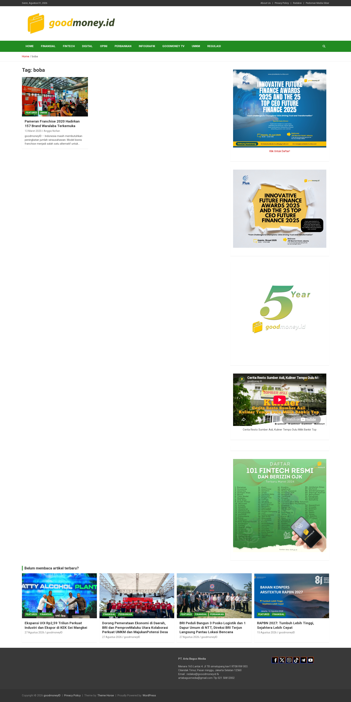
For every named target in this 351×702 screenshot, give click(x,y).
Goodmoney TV (173, 46)
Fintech (69, 46)
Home (30, 46)
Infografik (147, 46)
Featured (31, 112)
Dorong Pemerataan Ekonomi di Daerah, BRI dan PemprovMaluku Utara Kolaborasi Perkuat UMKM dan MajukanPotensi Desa (135, 627)
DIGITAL (87, 46)
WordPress (149, 695)
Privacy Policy (282, 3)
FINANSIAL (48, 46)
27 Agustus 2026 (34, 632)
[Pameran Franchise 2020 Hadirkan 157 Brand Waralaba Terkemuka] (55, 97)
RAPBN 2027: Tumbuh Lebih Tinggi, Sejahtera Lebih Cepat (285, 625)
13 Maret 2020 (33, 130)
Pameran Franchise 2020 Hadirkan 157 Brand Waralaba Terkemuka (52, 123)
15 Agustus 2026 (267, 632)
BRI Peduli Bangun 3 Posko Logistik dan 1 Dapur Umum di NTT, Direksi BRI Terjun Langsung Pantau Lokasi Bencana (213, 627)
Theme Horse (105, 695)
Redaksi (297, 3)
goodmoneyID (54, 632)
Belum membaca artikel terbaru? (51, 568)
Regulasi (214, 46)
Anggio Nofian (52, 130)
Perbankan (123, 46)
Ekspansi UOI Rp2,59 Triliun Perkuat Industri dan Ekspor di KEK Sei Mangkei (56, 625)
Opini (103, 46)
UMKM (196, 46)
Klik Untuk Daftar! (279, 151)
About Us (266, 3)
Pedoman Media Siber (317, 3)
